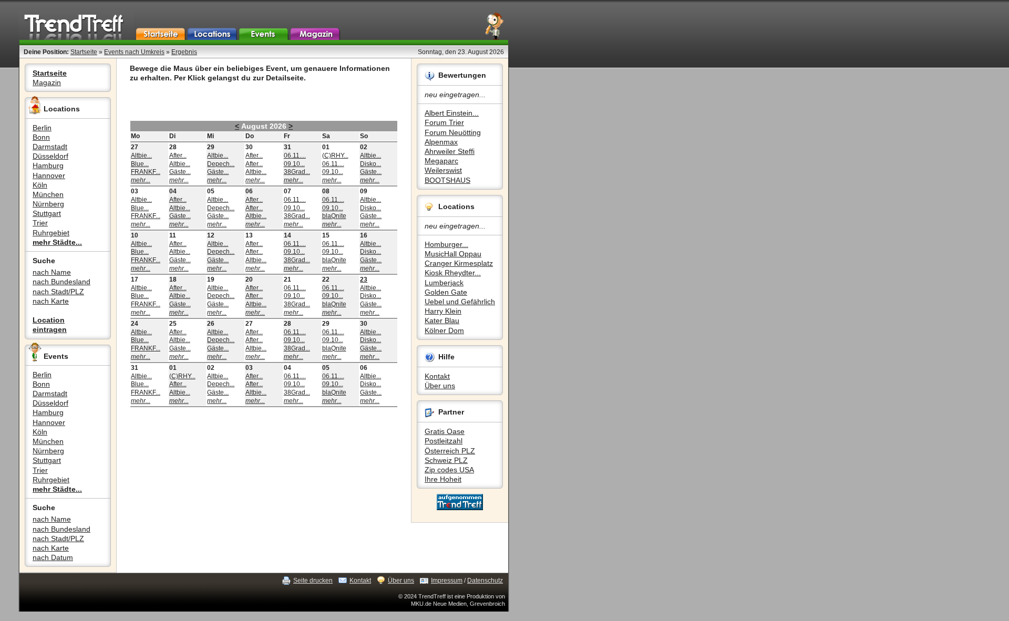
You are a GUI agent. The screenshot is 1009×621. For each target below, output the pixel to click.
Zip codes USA (449, 469)
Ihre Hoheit (443, 479)
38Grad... (297, 171)
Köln (40, 185)
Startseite (83, 52)
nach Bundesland (61, 281)
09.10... (294, 164)
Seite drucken (313, 580)
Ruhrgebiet (51, 233)
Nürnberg (48, 204)
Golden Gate (446, 292)
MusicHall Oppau (453, 254)
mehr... (140, 180)
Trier (40, 223)
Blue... (140, 164)
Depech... (220, 164)
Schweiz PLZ (446, 460)
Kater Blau (442, 320)
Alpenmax (441, 142)
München (48, 194)
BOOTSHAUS (447, 180)
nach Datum (53, 557)
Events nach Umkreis (134, 52)
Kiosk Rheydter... (453, 272)
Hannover (49, 175)
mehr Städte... (57, 242)
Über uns (440, 385)
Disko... (370, 164)
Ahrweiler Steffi (450, 151)
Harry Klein (443, 311)
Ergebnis (184, 52)
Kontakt (437, 376)
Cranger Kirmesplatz (459, 263)
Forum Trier (444, 122)
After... (178, 155)
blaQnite (334, 216)
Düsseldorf (50, 156)
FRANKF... (145, 171)
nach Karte (51, 301)
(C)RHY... (335, 155)
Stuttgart (47, 213)
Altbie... (141, 155)
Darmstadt (50, 146)
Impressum (446, 580)
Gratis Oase (445, 431)
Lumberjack (444, 282)
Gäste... (180, 171)
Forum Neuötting (453, 132)
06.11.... (295, 155)
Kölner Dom (444, 330)
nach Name (52, 272)
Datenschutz (485, 580)
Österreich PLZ (450, 451)
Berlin (42, 127)
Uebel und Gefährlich (460, 301)
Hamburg (48, 165)
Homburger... (446, 244)
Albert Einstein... (452, 113)
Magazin (47, 82)
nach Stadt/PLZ (58, 291)
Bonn (41, 137)
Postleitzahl (443, 441)
